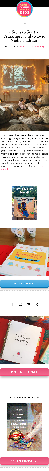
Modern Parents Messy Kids (24, 8)
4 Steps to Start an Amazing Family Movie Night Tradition (24, 36)
